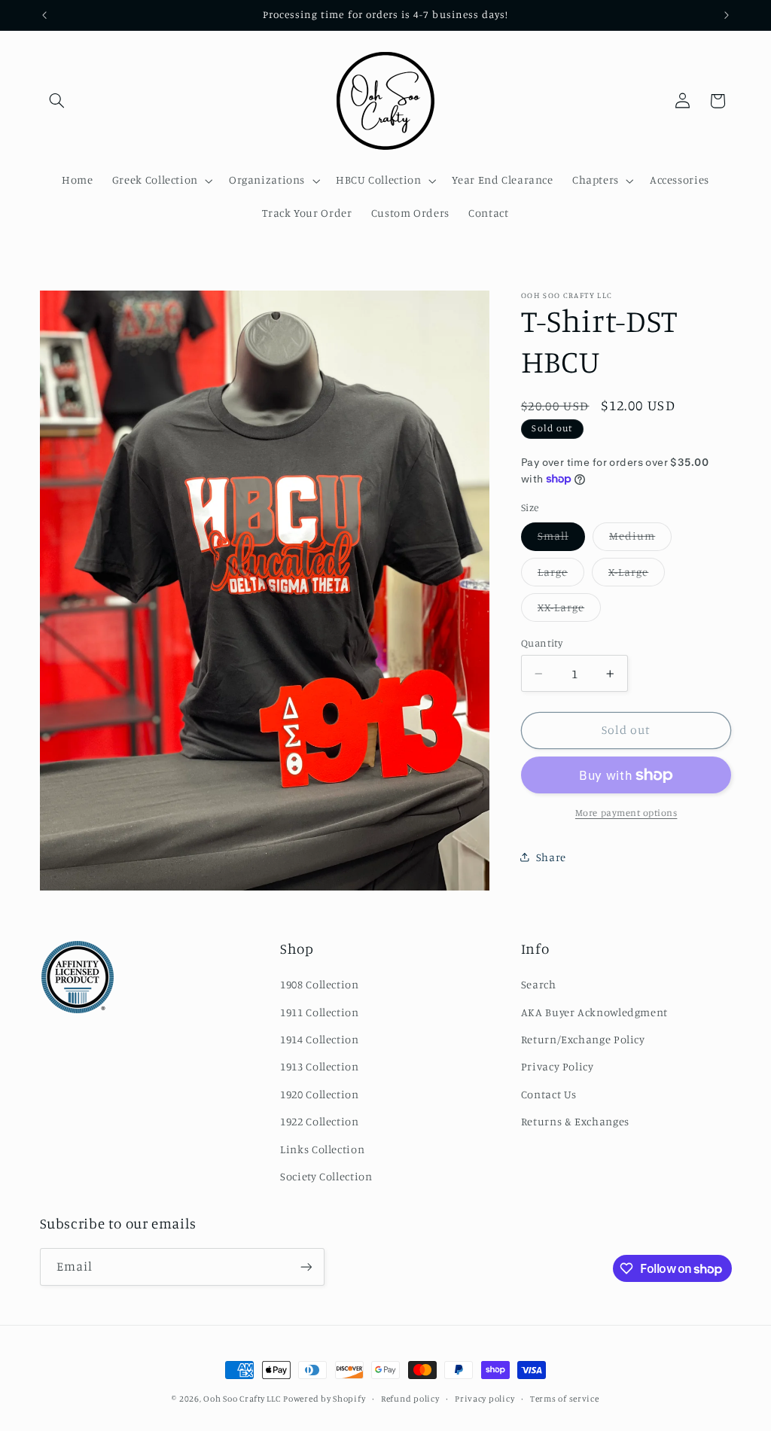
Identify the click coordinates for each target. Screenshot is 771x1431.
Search (538, 984)
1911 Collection (319, 1012)
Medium (640, 539)
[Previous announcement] (44, 15)
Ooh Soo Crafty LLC (241, 1398)
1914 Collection (319, 1039)
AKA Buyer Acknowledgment (594, 1012)
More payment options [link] (626, 812)
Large (561, 575)
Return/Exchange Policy (583, 1039)
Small (561, 539)
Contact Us (549, 1094)
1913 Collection (319, 1066)
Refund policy (410, 1398)
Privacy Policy (557, 1066)
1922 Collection (319, 1121)
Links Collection (322, 1149)
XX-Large (569, 611)
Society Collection (326, 1176)
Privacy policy (484, 1398)
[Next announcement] (726, 15)
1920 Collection (319, 1094)
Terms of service (564, 1398)
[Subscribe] (305, 1266)
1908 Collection (319, 984)
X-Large (636, 575)
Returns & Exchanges (575, 1121)
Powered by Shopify (324, 1398)
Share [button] (551, 857)
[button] (57, 101)
